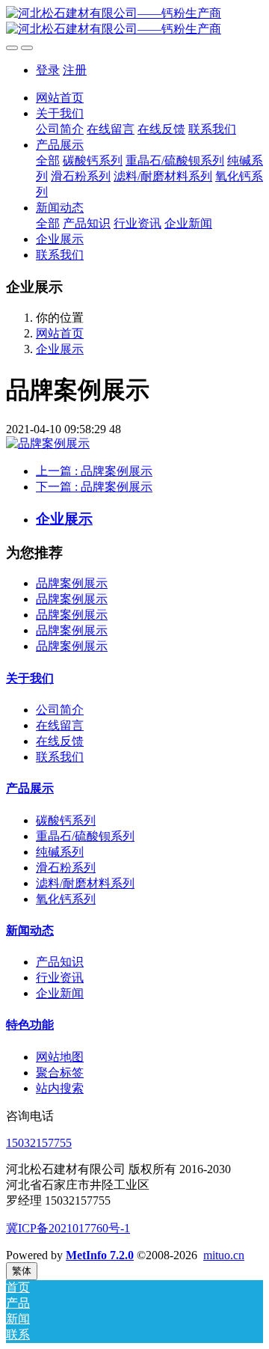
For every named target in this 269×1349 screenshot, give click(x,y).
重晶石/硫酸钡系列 (85, 836)
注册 (75, 70)
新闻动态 (30, 930)
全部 (48, 160)
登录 (48, 70)
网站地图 (60, 1056)
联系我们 (60, 756)
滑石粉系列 (66, 867)
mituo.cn (223, 1255)
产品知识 (60, 961)
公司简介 (60, 709)
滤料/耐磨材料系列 (85, 883)
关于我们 (30, 678)
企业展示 (60, 349)
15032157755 (39, 1143)
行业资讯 (60, 977)
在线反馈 (60, 741)
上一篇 (94, 471)
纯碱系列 (60, 851)
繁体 (21, 1270)
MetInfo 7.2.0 (100, 1255)
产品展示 (30, 788)
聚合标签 (60, 1072)
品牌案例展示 (72, 583)
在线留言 (60, 725)
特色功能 (30, 1024)
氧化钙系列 (66, 899)
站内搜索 (60, 1088)
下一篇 (94, 486)
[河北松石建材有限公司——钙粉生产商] (134, 21)
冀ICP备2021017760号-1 (68, 1228)
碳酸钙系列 (66, 820)
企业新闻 (60, 993)
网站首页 (60, 97)
